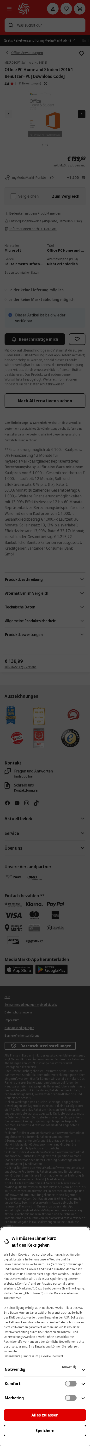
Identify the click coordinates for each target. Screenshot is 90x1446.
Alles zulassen (45, 1415)
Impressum (30, 1356)
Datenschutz (12, 1356)
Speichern (45, 1430)
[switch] (71, 1383)
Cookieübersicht (52, 1356)
